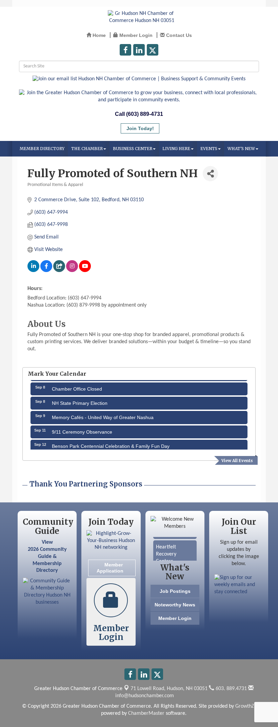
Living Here (176, 148)
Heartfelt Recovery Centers (166, 552)
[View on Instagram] (72, 270)
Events (208, 148)
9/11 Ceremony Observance (82, 429)
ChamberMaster (146, 713)
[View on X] (59, 270)
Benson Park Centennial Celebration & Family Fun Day (111, 443)
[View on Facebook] (46, 270)
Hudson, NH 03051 (169, 688)
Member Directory (42, 148)
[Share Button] (210, 173)
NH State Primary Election (79, 400)
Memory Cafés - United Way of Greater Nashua (103, 415)
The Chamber (87, 148)
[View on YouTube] (85, 270)
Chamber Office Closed (77, 386)
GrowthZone (248, 706)
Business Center (132, 148)
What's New (241, 148)
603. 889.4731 (230, 688)
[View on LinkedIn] (33, 270)
